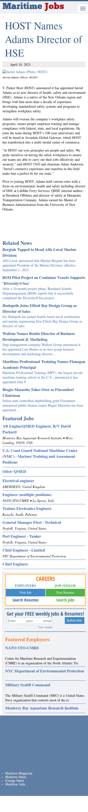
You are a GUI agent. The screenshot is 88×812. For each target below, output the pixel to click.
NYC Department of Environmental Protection (44, 671)
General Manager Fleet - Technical (31, 522)
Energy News (14, 781)
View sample (45, 627)
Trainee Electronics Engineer (27, 508)
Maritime (33, 6)
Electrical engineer (18, 481)
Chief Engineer (15, 564)
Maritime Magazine (18, 773)
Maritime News (15, 777)
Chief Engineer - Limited (23, 550)
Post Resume (65, 592)
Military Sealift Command (27, 685)
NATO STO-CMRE (22, 648)
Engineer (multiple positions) (27, 494)
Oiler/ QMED (14, 471)
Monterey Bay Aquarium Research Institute (41, 708)
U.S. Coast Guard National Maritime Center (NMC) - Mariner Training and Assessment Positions (39, 456)
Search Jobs (65, 600)
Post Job (25, 592)
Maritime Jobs (15, 784)
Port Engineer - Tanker (21, 536)
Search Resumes (25, 600)
